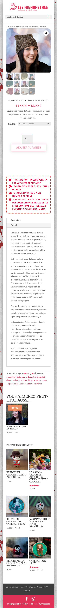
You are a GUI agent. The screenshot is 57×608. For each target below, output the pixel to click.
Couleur (12, 124)
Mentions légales (12, 587)
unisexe (23, 384)
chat (43, 377)
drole (25, 380)
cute (20, 380)
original (9, 384)
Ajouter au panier (28, 147)
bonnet (31, 377)
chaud (8, 380)
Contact (27, 591)
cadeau (38, 377)
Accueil (9, 27)
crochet (15, 380)
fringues (31, 380)
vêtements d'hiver (34, 384)
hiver (38, 380)
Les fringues (17, 27)
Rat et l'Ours (23, 604)
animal (24, 377)
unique (16, 384)
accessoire (10, 377)
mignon (43, 380)
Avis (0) (14, 225)
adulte (18, 377)
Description (15, 220)
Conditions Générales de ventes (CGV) (34, 587)
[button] (46, 33)
